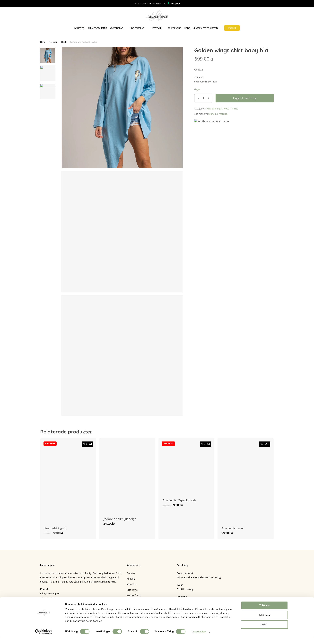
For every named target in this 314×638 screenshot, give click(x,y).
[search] (291, 16)
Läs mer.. (111, 581)
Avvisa (264, 624)
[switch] (117, 631)
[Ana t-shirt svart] (246, 480)
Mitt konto (132, 589)
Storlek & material (217, 113)
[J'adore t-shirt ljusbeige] (127, 475)
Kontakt (131, 578)
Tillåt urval (264, 615)
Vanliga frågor (134, 595)
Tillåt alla (264, 605)
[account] (299, 16)
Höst (63, 41)
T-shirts (234, 108)
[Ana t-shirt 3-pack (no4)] (186, 466)
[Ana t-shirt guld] (68, 480)
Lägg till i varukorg (244, 98)
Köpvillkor (132, 584)
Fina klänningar (214, 108)
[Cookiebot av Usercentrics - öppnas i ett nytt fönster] (43, 631)
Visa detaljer (199, 631)
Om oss (131, 573)
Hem (42, 41)
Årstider (53, 41)
